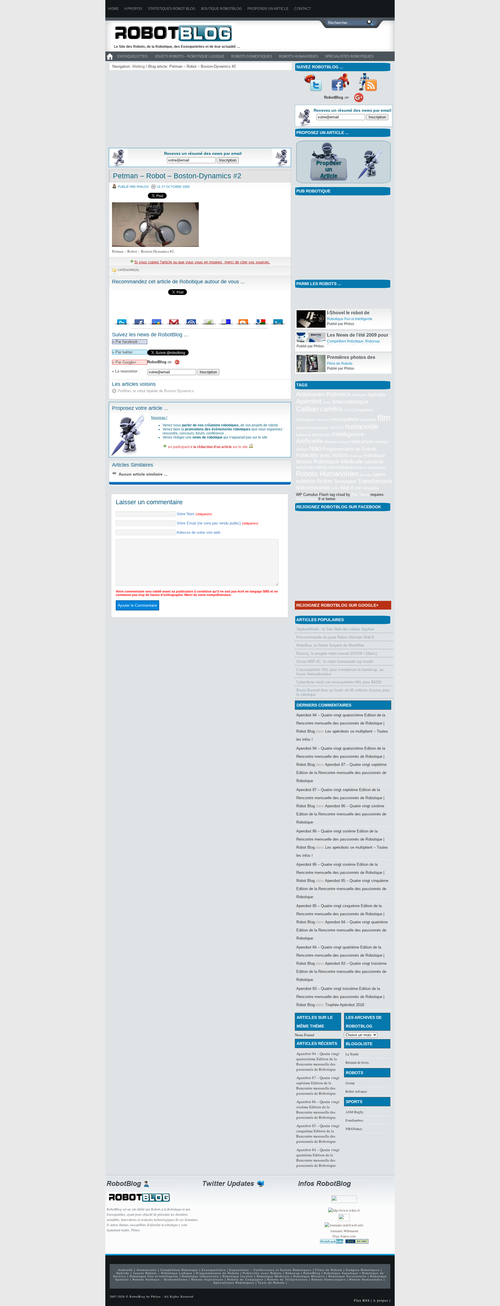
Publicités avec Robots (322, 455)
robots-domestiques (334, 467)
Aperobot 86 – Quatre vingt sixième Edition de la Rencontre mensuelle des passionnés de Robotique (341, 814)
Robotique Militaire (309, 1276)
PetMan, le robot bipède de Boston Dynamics (156, 391)
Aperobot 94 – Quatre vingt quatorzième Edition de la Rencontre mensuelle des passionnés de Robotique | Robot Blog (340, 723)
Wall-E (347, 488)
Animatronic (147, 1270)
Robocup (372, 344)
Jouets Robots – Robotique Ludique (189, 56)
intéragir (381, 442)
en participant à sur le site (208, 447)
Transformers (375, 481)
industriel (303, 435)
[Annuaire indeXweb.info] (344, 1225)
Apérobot (308, 401)
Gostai (349, 1083)
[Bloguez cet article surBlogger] (243, 320)
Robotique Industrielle (200, 1276)
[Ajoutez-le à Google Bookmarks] (260, 320)
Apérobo (376, 394)
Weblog (138, 66)
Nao (315, 448)
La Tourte (352, 1054)
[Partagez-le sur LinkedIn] (278, 320)
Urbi (335, 488)
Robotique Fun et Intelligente (349, 322)
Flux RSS (362, 1300)
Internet (330, 442)
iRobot (302, 449)
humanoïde (361, 426)
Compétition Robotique (345, 344)
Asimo (327, 402)
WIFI (358, 488)
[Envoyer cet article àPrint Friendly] (208, 320)
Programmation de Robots (349, 449)
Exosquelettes (132, 56)
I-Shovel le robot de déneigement (348, 318)
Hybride (122, 1273)
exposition (368, 420)
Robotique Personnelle (347, 1276)
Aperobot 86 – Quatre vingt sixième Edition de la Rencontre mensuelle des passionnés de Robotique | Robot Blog (340, 839)
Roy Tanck (360, 494)
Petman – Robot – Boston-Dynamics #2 (177, 176)
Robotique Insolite (238, 1276)
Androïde (359, 395)
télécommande (313, 488)
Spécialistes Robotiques (349, 56)
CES (347, 410)
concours (323, 420)
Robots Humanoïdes (298, 56)
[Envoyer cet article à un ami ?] (191, 320)
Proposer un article (267, 9)
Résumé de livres (357, 1062)
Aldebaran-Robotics (323, 394)
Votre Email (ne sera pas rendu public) (217, 523)
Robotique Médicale (338, 461)
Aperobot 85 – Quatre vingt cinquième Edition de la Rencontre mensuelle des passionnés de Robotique (342, 888)
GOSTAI (337, 427)
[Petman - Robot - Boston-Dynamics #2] (155, 245)
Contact (302, 9)
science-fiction (314, 481)
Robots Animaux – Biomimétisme (160, 1279)
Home (113, 9)
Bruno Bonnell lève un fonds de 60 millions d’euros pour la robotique (342, 692)
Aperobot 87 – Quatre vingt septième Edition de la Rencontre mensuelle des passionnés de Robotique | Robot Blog (340, 798)
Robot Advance (356, 1091)
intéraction (362, 441)
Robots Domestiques (251, 56)
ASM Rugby (354, 1111)
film (384, 418)
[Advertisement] (156, 108)
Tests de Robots (271, 1282)
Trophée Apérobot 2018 (344, 1005)
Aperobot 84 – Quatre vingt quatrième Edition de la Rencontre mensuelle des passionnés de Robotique (342, 930)
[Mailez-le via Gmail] (174, 320)
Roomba (366, 475)
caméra (331, 409)
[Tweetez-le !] (121, 320)
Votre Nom (194, 514)
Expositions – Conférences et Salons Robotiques (270, 1270)
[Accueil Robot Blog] (109, 60)
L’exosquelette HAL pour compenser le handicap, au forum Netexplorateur (339, 671)
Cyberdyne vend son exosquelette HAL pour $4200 (338, 682)
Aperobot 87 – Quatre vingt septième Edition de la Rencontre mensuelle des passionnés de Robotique (341, 772)
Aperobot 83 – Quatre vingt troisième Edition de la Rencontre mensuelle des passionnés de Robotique (341, 971)
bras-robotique (350, 401)
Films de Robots (339, 367)
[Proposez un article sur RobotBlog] (343, 184)
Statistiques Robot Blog (171, 9)
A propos (133, 9)
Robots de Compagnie (245, 1279)
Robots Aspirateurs (371, 468)
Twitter (313, 82)
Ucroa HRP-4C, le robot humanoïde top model (334, 661)
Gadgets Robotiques (312, 428)
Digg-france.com (344, 1236)
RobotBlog (311, 1273)
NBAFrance (353, 1128)
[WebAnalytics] (344, 1219)
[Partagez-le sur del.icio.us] (226, 320)
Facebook (340, 82)
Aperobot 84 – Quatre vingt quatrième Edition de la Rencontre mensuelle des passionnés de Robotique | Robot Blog (340, 955)
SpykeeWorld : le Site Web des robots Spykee (335, 629)
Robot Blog (178, 33)
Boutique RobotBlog (221, 9)
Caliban (307, 409)
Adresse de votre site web (198, 532)
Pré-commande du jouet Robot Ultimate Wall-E (335, 637)
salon (379, 474)
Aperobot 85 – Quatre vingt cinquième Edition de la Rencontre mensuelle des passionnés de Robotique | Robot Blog (340, 914)
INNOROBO (321, 435)
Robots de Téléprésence (287, 1279)
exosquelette (345, 419)
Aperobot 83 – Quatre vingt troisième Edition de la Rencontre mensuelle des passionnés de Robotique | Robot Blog (340, 996)
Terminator (345, 481)
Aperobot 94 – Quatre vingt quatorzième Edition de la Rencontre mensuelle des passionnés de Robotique (317, 1061)
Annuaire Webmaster (344, 1230)
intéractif (344, 442)
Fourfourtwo (354, 1120)
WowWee (371, 488)
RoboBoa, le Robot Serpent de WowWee (330, 645)
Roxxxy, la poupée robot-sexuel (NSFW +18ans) (336, 653)
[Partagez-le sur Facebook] (139, 320)
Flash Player (306, 499)
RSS (368, 82)
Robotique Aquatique (341, 1273)
